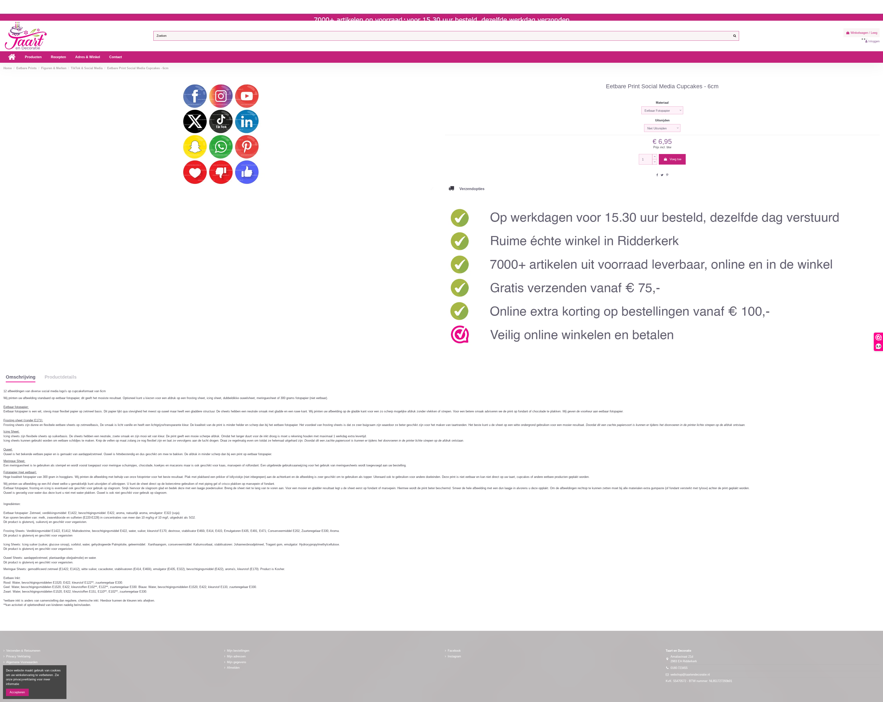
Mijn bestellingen (238, 650)
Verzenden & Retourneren (23, 650)
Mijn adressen (236, 656)
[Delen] (657, 175)
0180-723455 (679, 668)
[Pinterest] (667, 175)
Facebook (454, 650)
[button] (33, 57)
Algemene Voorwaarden (21, 662)
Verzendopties (469, 189)
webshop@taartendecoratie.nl (690, 674)
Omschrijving (20, 377)
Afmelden (233, 667)
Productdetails (61, 377)
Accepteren (17, 692)
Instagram (454, 656)
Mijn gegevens (236, 662)
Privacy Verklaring (18, 656)
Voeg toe (675, 159)
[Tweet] (662, 175)
